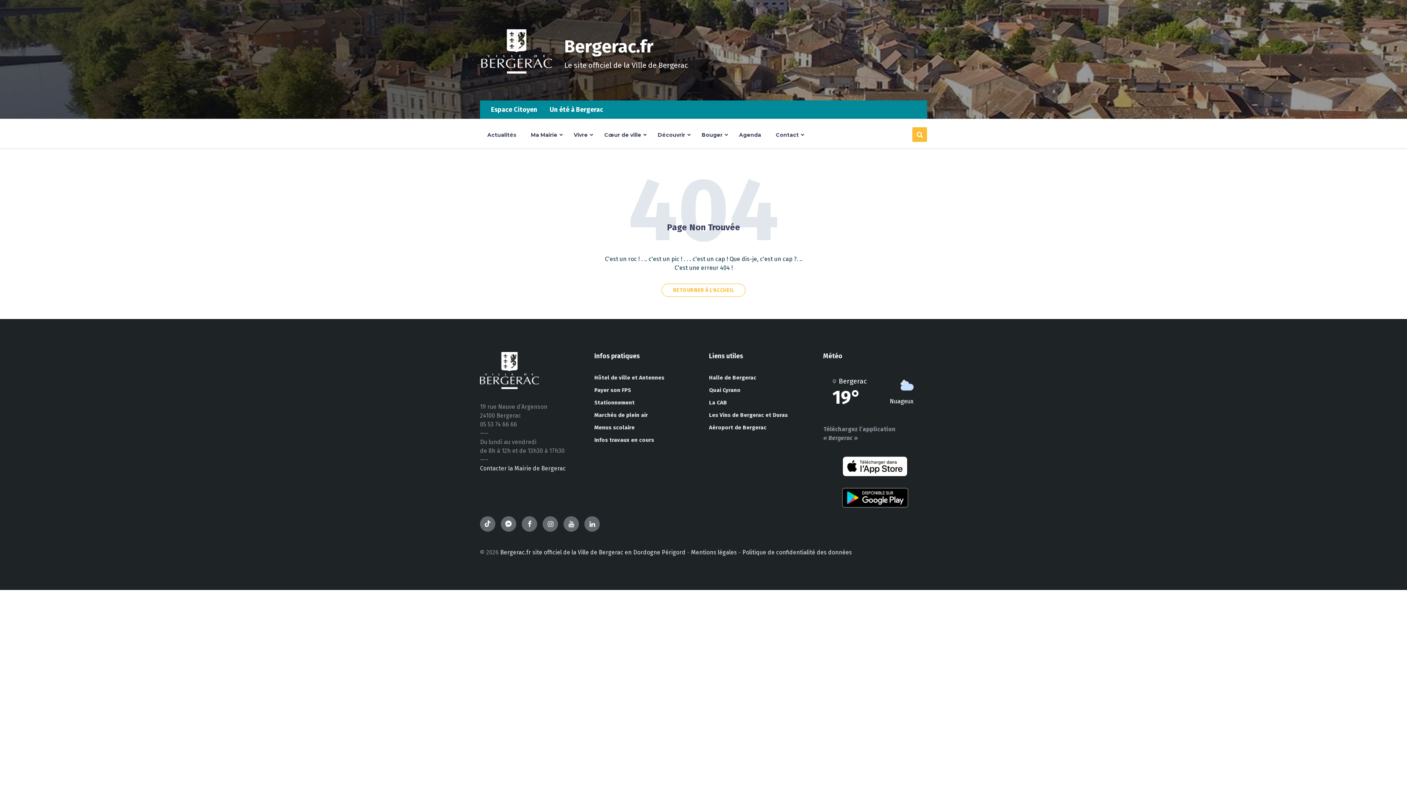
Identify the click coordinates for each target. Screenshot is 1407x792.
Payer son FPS (612, 390)
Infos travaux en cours (624, 440)
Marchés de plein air (621, 415)
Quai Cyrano (725, 390)
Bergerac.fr (609, 46)
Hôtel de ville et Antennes (629, 377)
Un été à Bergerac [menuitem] (576, 110)
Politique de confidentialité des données (797, 552)
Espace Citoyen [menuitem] (514, 110)
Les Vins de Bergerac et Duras (748, 415)
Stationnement (614, 402)
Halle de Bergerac (732, 377)
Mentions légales (714, 552)
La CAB (718, 402)
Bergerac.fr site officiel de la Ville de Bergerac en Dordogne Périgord (593, 552)
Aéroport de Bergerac (738, 427)
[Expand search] (919, 134)
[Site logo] (516, 85)
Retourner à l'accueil (703, 290)
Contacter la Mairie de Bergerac (523, 468)
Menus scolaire (614, 427)
